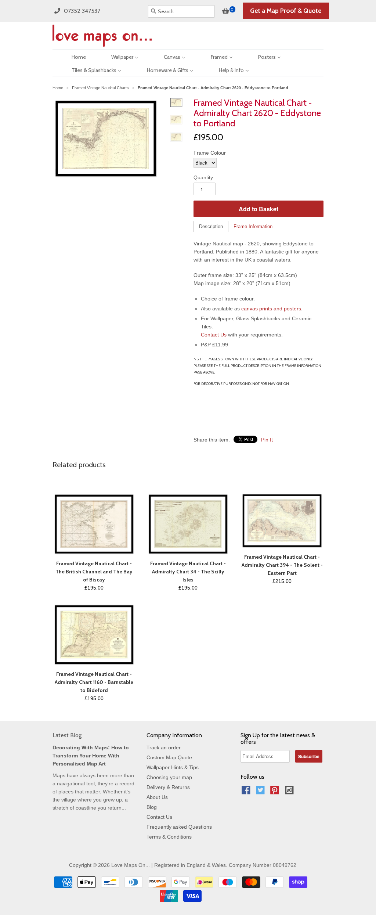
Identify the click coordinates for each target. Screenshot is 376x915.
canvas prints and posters (271, 308)
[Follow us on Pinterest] (275, 792)
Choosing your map (169, 777)
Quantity (203, 177)
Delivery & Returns (168, 787)
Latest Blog (67, 735)
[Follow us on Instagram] (290, 792)
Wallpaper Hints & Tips (173, 767)
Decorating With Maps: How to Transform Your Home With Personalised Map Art (91, 756)
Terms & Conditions (169, 837)
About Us (157, 797)
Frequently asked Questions (179, 827)
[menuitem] (72, 56)
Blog (152, 807)
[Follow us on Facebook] (247, 792)
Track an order (164, 747)
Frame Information (253, 226)
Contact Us (214, 335)
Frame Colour (210, 153)
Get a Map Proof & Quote (286, 10)
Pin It (267, 440)
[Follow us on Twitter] (261, 792)
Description (211, 226)
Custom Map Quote (169, 757)
